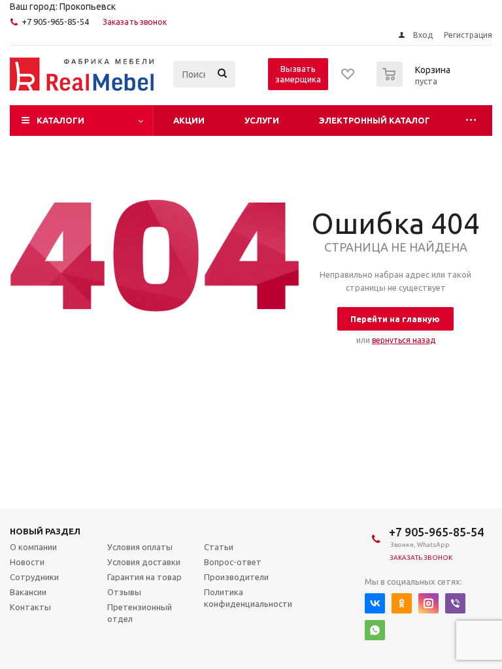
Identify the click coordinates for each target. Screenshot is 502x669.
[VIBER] (455, 603)
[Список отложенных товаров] (348, 78)
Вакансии (28, 591)
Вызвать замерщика (298, 74)
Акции (189, 120)
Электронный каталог (374, 120)
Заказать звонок (135, 22)
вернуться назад (403, 340)
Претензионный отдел (139, 612)
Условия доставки (143, 561)
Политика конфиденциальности (248, 597)
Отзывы (124, 591)
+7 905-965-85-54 (55, 21)
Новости (27, 561)
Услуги (261, 120)
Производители (236, 576)
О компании (33, 546)
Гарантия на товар (144, 576)
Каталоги (60, 120)
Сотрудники (34, 576)
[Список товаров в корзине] (415, 83)
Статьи (218, 546)
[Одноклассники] (402, 603)
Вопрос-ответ (232, 561)
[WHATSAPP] (375, 630)
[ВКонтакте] (375, 603)
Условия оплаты (140, 546)
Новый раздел (45, 531)
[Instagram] (428, 603)
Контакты (30, 607)
